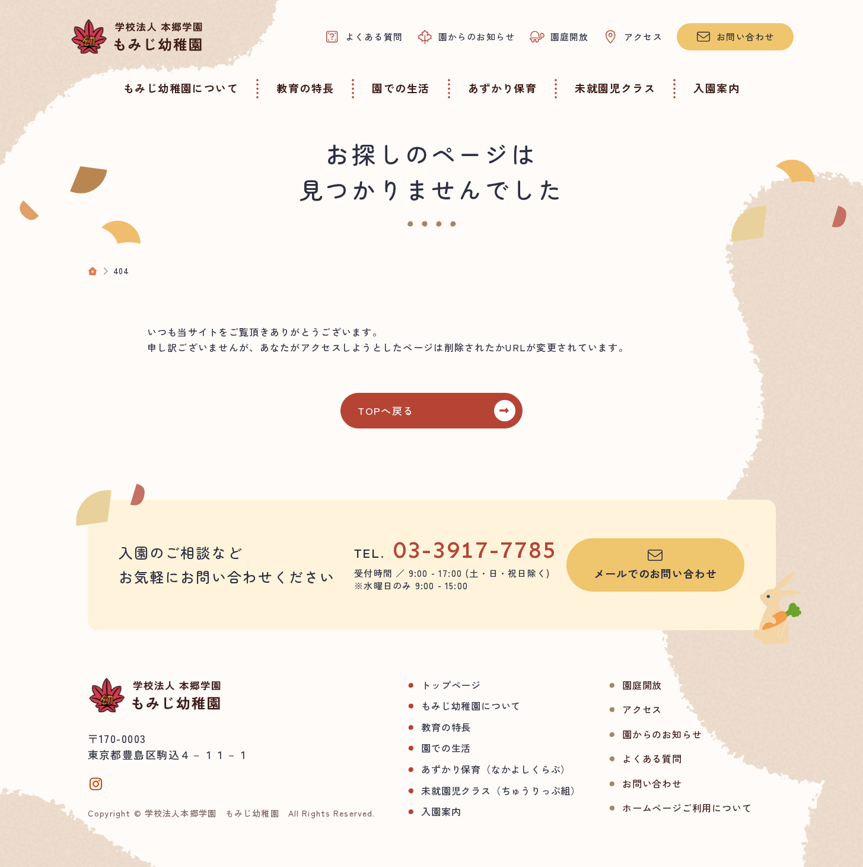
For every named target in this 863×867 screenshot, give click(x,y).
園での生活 (446, 747)
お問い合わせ (652, 783)
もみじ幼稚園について (471, 705)
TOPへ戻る (385, 410)
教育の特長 (446, 726)
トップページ (451, 684)
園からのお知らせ (662, 734)
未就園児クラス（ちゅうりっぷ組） (501, 790)
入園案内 (441, 811)
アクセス (642, 709)
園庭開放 (642, 684)
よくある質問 (652, 758)
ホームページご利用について (686, 807)
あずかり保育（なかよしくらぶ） (496, 769)
